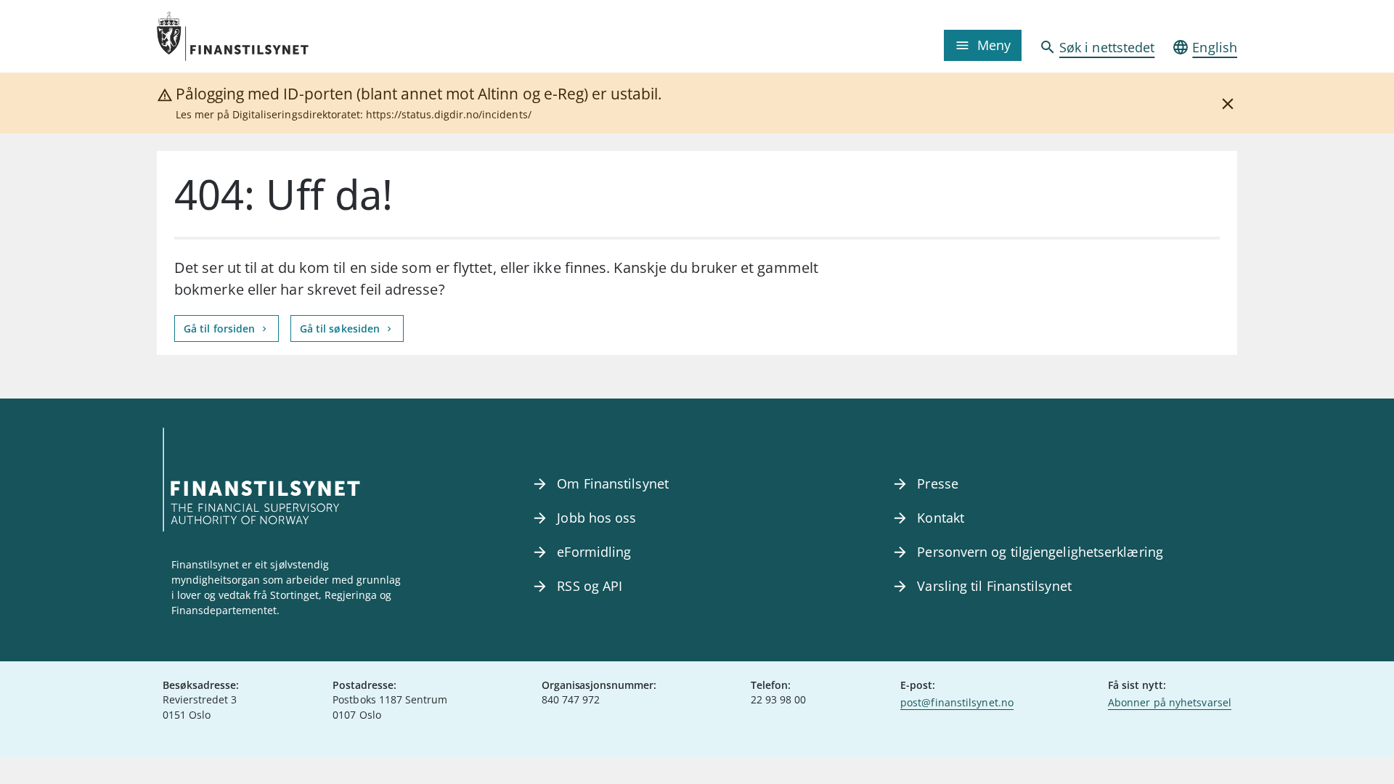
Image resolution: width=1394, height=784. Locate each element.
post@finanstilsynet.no (957, 702)
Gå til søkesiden (341, 328)
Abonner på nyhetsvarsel (1169, 702)
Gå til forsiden (221, 328)
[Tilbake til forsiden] (292, 36)
